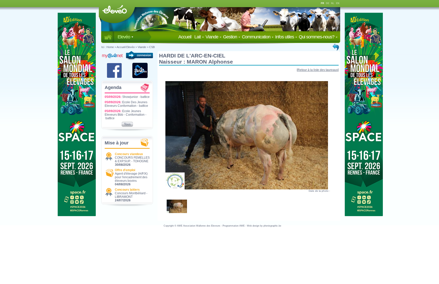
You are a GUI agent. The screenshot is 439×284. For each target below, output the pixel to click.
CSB (152, 47)
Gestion (230, 36)
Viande (212, 36)
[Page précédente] (336, 47)
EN (337, 3)
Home (110, 47)
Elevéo (124, 36)
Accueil (185, 36)
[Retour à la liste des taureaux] (318, 70)
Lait (198, 36)
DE (327, 3)
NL (332, 3)
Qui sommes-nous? (317, 36)
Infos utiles (285, 36)
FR (322, 3)
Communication (256, 36)
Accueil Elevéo (126, 47)
